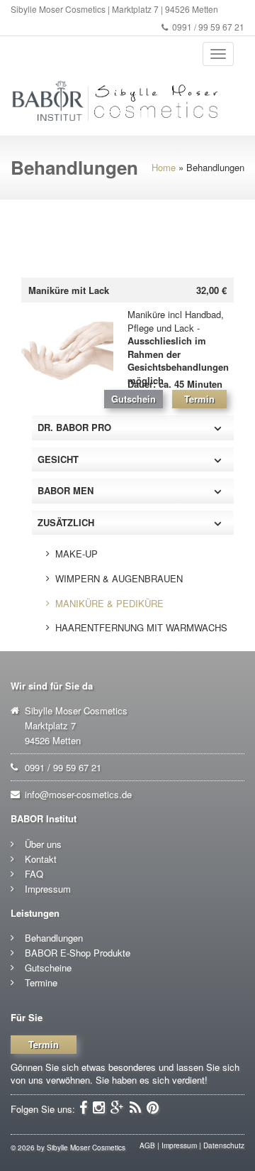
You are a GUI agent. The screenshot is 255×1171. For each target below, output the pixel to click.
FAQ (34, 874)
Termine (41, 982)
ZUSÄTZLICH (66, 522)
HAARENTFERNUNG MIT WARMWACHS (141, 627)
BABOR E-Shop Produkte (77, 952)
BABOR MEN (66, 490)
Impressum (48, 888)
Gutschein (133, 398)
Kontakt (41, 859)
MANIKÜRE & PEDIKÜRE (109, 603)
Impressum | (181, 1145)
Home (164, 167)
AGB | (149, 1145)
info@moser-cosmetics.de (78, 794)
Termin (199, 398)
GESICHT (58, 459)
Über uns (43, 844)
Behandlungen (54, 937)
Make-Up (76, 553)
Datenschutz (223, 1145)
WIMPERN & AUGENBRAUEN (119, 578)
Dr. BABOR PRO (74, 427)
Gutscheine (48, 967)
